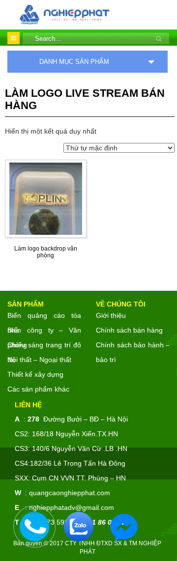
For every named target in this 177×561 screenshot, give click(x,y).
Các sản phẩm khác (38, 389)
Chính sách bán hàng (129, 330)
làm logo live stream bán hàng (85, 99)
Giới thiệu (111, 315)
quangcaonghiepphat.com (69, 493)
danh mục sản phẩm (74, 61)
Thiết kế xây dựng (35, 374)
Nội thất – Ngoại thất (39, 360)
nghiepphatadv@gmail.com (71, 507)
